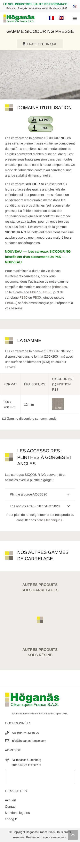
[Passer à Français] (52, 18)
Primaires (60, 287)
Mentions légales (17, 812)
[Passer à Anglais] (62, 18)
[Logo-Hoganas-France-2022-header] (19, 18)
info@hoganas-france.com (28, 740)
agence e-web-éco (55, 837)
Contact (10, 806)
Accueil (10, 800)
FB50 (9, 303)
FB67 (34, 292)
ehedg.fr (11, 819)
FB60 (23, 297)
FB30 (47, 292)
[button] (74, 18)
